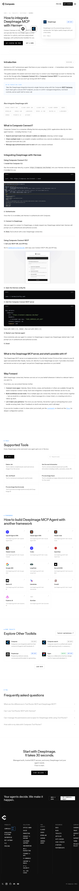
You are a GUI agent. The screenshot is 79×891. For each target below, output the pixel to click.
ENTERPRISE (8, 837)
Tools (10, 456)
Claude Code (41, 107)
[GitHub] (10, 884)
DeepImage (23, 13)
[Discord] (14, 884)
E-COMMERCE (27, 858)
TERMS (75, 841)
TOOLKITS (58, 833)
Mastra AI (52, 111)
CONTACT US (76, 834)
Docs (68, 408)
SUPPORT (76, 838)
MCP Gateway (67, 87)
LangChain (29, 111)
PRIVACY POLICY (76, 845)
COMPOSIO (9, 828)
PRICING (58, 4)
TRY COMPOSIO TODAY (66, 798)
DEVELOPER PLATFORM (7, 833)
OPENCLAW (43, 835)
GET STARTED (68, 4)
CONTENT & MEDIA (26, 862)
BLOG (56, 830)
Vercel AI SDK (40, 111)
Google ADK (18, 111)
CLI (5, 843)
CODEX (42, 832)
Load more (39, 666)
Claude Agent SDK (27, 107)
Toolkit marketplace (64, 633)
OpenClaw (8, 111)
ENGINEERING (27, 846)
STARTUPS (58, 845)
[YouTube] (18, 884)
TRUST (75, 830)
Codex (63, 107)
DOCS (56, 827)
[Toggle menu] (75, 4)
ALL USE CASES (25, 872)
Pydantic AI (17, 115)
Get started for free (13, 43)
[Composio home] (8, 4)
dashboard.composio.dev (16, 248)
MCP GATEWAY (8, 840)
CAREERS (76, 827)
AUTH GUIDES (59, 839)
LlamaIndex (63, 111)
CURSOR (42, 838)
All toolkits (13, 13)
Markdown (69, 62)
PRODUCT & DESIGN (26, 837)
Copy (72, 174)
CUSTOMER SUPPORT (26, 842)
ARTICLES (58, 836)
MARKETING (26, 833)
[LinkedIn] (6, 884)
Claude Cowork (53, 107)
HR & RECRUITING (27, 850)
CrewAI (7, 115)
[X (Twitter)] (3, 884)
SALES (25, 830)
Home (5, 13)
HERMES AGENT (42, 842)
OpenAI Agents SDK (11, 107)
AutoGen (27, 115)
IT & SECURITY (26, 867)
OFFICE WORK (27, 827)
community (51, 408)
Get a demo (30, 43)
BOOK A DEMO (53, 798)
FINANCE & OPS (26, 854)
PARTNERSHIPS (59, 848)
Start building (38, 773)
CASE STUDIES (59, 842)
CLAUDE (42, 829)
